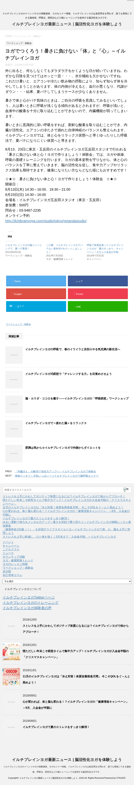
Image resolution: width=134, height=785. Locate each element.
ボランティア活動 (14, 556)
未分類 (7, 571)
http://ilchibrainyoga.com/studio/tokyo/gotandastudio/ (46, 221)
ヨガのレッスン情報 (15, 564)
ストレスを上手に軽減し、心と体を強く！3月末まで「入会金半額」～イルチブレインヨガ (59, 536)
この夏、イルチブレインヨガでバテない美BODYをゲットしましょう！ (64, 248)
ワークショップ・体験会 (18, 324)
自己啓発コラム (12, 575)
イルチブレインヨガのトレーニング (30, 603)
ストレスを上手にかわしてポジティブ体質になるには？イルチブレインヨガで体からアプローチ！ (64, 496)
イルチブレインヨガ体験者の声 (27, 608)
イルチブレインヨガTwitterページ (29, 597)
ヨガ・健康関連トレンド (18, 560)
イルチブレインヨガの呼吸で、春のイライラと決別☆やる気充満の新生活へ (72, 349)
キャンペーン (11, 545)
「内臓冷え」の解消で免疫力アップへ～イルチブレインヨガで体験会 (55, 471)
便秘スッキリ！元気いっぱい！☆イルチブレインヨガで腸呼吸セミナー (57, 475)
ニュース (8, 553)
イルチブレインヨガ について (22, 589)
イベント (8, 542)
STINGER (120, 778)
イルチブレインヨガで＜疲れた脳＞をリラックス (56, 423)
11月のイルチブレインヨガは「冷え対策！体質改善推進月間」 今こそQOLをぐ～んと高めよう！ (63, 507)
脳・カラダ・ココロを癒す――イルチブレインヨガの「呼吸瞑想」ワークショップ (77, 398)
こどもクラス (11, 549)
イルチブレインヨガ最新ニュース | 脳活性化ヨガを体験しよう (67, 24)
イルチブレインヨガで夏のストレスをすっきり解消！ (36, 518)
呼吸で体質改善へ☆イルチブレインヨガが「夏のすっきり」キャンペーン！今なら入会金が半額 (105, 248)
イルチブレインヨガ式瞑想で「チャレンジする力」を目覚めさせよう (68, 373)
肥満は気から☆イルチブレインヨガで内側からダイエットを (63, 447)
